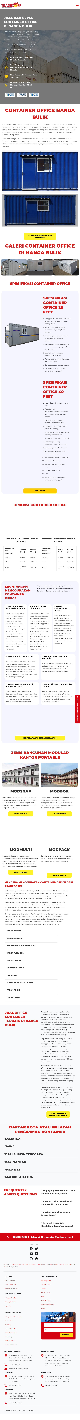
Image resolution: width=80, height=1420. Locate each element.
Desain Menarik (15, 938)
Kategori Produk (10, 1298)
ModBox (7, 1325)
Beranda (7, 1264)
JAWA (10, 1146)
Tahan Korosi (14, 931)
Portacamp (8, 1337)
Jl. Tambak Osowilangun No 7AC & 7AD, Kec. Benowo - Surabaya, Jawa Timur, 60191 (22, 1378)
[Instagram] (31, 1258)
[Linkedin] (36, 1253)
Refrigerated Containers (12, 1317)
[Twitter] (36, 1248)
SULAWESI (13, 1169)
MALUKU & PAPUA (19, 1177)
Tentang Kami (46, 1281)
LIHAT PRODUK (20, 814)
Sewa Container (10, 1284)
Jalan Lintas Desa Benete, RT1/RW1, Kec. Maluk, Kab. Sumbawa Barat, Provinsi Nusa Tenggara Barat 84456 (22, 1396)
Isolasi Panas (14, 960)
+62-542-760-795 (51, 1386)
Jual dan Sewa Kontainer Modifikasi (23, 1264)
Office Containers (10, 1333)
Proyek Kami (45, 1285)
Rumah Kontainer (10, 1345)
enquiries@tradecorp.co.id (18, 1368)
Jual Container (9, 1280)
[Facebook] (31, 1248)
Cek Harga (40, 491)
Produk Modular (10, 1329)
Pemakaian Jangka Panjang (21, 946)
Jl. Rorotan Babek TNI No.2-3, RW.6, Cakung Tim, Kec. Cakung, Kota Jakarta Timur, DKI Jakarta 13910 (22, 1357)
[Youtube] (31, 1253)
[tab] (31, 932)
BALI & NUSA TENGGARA (24, 1154)
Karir (42, 1296)
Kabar (43, 1308)
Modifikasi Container (11, 1288)
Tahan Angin (13, 990)
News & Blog (45, 1293)
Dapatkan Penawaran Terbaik (77, 709)
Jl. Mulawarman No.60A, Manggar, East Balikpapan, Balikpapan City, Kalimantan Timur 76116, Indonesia (57, 1378)
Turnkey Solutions (47, 1304)
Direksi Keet (8, 1321)
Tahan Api (12, 975)
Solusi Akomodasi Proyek (20, 983)
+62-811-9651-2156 (15, 1386)
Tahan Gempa (13, 997)
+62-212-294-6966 (15, 1365)
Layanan (7, 1306)
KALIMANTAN (15, 1162)
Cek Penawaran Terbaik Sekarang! (40, 236)
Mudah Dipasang (15, 968)
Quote (43, 1289)
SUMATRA (13, 1138)
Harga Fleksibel (15, 953)
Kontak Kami (45, 1300)
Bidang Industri (10, 1302)
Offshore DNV (9, 1341)
